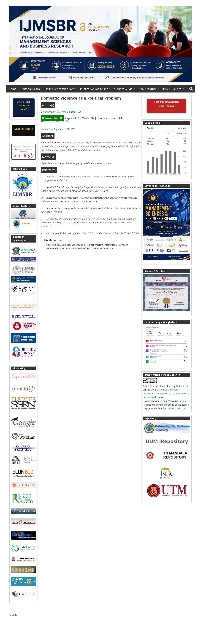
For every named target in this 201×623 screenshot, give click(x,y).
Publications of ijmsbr (94, 89)
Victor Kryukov (48, 111)
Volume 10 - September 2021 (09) (58, 129)
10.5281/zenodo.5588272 (55, 121)
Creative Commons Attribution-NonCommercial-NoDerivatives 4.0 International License (166, 393)
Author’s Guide (123, 89)
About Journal (147, 89)
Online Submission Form (60, 89)
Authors (180, 386)
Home (12, 89)
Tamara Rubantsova (71, 111)
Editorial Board (30, 89)
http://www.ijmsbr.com (175, 400)
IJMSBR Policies (171, 89)
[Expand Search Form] (191, 88)
